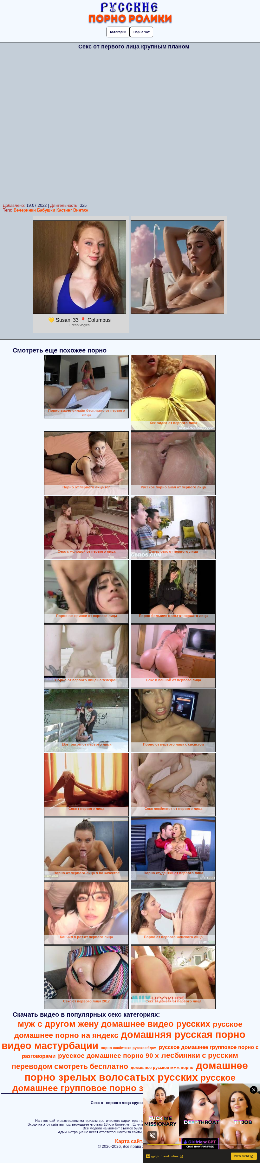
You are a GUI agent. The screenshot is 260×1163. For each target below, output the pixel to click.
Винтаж (80, 210)
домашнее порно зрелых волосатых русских (136, 1071)
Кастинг (64, 210)
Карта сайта (130, 1141)
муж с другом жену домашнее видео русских (114, 1024)
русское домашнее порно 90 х (108, 1055)
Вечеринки (25, 210)
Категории (118, 32)
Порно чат (141, 32)
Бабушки (46, 210)
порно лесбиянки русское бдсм (128, 1048)
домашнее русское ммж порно (162, 1067)
